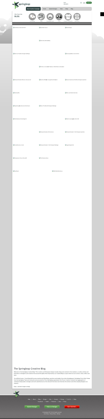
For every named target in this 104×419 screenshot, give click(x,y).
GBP (54, 3)
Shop (66, 9)
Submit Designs (53, 9)
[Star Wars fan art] (52, 33)
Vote (61, 9)
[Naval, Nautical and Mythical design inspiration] (78, 85)
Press (59, 21)
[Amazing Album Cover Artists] (78, 66)
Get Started (71, 406)
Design (45, 399)
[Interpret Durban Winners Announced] (26, 85)
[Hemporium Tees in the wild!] (26, 163)
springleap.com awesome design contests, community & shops (26, 4)
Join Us (89, 2)
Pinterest (53, 401)
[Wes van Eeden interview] (78, 105)
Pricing (62, 399)
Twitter (47, 401)
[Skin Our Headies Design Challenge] (26, 66)
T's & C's (68, 399)
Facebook (40, 401)
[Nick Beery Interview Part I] (26, 40)
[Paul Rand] (32, 183)
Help (29, 399)
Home (44, 9)
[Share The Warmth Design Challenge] (52, 118)
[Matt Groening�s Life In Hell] (78, 124)
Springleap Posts (50, 21)
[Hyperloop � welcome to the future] (26, 111)
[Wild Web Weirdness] (65, 176)
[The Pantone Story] (52, 163)
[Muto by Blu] (26, 98)
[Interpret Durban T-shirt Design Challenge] (52, 150)
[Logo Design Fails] (78, 157)
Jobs (59, 401)
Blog (71, 9)
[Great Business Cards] (26, 150)
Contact (56, 399)
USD (52, 3)
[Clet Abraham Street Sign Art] (26, 131)
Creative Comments (68, 21)
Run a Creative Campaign (33, 9)
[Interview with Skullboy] (52, 53)
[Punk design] (78, 40)
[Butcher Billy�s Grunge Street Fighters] (52, 92)
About (34, 399)
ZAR (56, 3)
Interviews (77, 21)
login (84, 2)
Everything (32, 21)
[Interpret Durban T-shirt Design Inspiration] (78, 137)
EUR (59, 3)
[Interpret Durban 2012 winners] (52, 137)
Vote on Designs (52, 406)
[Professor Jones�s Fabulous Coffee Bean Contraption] (52, 72)
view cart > (66, 3)
